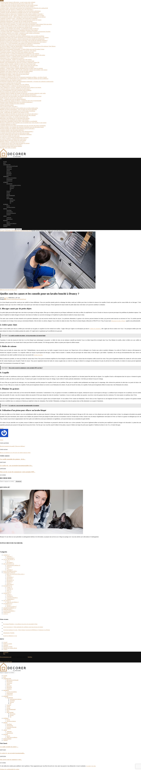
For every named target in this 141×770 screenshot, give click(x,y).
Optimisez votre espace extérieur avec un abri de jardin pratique (16, 71)
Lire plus (93, 766)
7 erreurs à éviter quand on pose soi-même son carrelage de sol (16, 27)
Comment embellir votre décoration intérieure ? (12, 130)
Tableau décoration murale (7, 105)
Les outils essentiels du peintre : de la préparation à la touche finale (17, 61)
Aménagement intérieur (15, 185)
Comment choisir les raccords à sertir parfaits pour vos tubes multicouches (19, 108)
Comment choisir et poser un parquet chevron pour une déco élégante (18, 115)
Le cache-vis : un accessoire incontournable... (12, 753)
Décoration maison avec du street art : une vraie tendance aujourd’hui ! (18, 94)
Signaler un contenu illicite (10, 648)
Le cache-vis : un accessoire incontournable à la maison (14, 137)
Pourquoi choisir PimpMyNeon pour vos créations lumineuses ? (16, 102)
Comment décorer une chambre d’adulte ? (11, 80)
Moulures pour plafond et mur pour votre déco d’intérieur (14, 72)
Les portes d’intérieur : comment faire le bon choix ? (13, 139)
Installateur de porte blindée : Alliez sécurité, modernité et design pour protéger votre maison (23, 69)
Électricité (9, 172)
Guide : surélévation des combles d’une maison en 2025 (14, 112)
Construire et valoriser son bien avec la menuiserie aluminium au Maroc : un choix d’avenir (23, 77)
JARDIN (5, 216)
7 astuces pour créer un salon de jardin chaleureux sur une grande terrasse (19, 5)
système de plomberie (95, 328)
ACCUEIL (5, 161)
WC (10, 202)
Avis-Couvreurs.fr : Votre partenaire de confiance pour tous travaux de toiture (23, 627)
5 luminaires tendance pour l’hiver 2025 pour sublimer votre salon (17, 52)
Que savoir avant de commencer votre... (11, 759)
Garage (8, 194)
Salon (8, 197)
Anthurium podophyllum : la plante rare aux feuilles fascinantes (16, 21)
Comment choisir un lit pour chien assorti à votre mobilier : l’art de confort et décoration (22, 55)
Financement (9, 179)
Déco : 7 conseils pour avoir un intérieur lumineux (13, 99)
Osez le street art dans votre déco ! (9, 106)
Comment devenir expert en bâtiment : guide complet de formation (17, 67)
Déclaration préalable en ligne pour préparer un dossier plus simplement (18, 22)
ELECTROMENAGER (11, 195)
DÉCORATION (9, 183)
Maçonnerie (9, 167)
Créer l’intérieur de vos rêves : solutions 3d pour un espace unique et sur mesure (20, 87)
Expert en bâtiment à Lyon (10, 635)
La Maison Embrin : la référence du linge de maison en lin (15, 86)
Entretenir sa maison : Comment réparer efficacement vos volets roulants (18, 56)
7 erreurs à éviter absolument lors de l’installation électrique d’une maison (19, 30)
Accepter (88, 766)
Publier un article (7, 643)
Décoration (12, 200)
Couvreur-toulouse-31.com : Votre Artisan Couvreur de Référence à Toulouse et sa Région (26, 630)
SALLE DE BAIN (10, 198)
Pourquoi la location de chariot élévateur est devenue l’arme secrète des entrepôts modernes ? (24, 40)
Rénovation (10, 584)
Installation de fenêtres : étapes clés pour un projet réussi (14, 74)
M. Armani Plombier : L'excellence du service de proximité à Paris (20, 624)
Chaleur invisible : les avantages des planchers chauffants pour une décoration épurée (22, 127)
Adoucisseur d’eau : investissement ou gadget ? (12, 58)
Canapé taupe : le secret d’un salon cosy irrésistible (13, 34)
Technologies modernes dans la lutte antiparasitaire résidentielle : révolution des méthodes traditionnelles (26, 81)
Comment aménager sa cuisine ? (8, 124)
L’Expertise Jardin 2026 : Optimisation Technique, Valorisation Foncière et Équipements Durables (25, 31)
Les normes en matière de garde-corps (10, 136)
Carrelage (12, 186)
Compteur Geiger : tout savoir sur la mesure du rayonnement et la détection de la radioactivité (24, 8)
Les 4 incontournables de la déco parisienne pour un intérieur (15, 90)
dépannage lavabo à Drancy (118, 321)
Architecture (9, 180)
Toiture (8, 170)
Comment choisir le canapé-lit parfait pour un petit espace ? (15, 89)
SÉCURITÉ (5, 220)
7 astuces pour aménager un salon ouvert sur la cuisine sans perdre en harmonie (20, 25)
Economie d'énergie (12, 597)
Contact (5, 649)
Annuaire (5, 645)
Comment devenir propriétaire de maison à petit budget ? (14, 119)
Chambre (9, 191)
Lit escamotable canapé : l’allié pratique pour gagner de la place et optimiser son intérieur (23, 17)
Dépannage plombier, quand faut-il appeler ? (11, 47)
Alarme (8, 222)
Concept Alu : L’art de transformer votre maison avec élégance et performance (20, 43)
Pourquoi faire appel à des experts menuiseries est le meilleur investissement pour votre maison (24, 37)
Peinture (12, 188)
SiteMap (30, 657)
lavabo (1, 428)
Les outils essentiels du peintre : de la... (13, 459)
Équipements (9, 219)
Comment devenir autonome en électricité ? (11, 144)
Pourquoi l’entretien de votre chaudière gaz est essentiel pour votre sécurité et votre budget (23, 122)
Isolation (9, 214)
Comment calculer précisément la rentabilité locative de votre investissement (19, 12)
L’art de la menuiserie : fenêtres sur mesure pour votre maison (16, 59)
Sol (10, 189)
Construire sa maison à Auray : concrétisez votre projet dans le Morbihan (18, 18)
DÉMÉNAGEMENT (6, 224)
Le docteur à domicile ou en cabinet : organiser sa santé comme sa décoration (20, 33)
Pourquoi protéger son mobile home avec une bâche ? (13, 91)
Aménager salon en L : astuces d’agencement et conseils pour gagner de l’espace (20, 19)
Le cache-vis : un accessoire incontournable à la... (16, 465)
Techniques (9, 169)
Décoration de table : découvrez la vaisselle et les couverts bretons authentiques (20, 11)
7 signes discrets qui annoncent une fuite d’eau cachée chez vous (16, 3)
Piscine (8, 205)
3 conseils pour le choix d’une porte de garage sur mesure (15, 143)
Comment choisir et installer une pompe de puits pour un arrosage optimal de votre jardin (23, 93)
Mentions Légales (7, 646)
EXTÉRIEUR (5, 204)
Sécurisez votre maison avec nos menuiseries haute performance (16, 44)
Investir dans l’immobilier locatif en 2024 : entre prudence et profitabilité (18, 121)
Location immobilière (11, 177)
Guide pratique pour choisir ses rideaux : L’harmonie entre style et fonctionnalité (20, 100)
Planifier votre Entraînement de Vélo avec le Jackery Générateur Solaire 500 (19, 62)
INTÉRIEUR (5, 182)
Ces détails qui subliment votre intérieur (10, 75)
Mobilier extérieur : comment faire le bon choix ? (12, 141)
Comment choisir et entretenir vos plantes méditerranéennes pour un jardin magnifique (22, 36)
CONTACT (5, 226)
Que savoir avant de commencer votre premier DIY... (17, 472)
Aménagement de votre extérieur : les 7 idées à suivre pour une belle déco (19, 65)
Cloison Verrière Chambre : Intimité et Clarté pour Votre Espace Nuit (17, 64)
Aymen (6, 297)
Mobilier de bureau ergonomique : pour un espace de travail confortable (18, 109)
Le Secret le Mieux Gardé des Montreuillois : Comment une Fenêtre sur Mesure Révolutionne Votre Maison (27, 46)
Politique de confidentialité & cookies (9, 769)
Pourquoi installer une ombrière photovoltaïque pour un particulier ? (17, 128)
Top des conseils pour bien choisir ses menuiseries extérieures (16, 134)
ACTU (4, 163)
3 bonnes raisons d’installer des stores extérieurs (12, 103)
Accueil (2, 230)
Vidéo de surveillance (11, 223)
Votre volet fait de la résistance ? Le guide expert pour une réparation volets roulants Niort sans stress (26, 24)
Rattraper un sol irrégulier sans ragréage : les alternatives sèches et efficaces (19, 28)
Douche (11, 201)
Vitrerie (9, 583)
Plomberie (9, 175)
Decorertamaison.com (5, 657)
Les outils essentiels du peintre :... (9, 746)
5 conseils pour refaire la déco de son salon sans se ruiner (14, 133)
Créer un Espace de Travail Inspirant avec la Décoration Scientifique (17, 111)
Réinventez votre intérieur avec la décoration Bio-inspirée (15, 118)
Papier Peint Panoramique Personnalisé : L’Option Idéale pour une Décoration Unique (22, 49)
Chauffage (9, 210)
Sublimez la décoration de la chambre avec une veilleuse (14, 84)
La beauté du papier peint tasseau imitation (11, 146)
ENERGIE (5, 208)
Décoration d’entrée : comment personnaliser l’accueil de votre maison (18, 50)
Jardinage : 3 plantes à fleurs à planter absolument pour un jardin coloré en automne (21, 68)
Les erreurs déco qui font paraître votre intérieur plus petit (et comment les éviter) (20, 96)
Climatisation (10, 211)
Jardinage (9, 217)
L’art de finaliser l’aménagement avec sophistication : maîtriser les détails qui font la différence (24, 78)
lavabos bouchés (38, 355)
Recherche (18, 229)
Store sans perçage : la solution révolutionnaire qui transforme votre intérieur (19, 53)
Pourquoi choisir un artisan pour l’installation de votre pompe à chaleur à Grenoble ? (21, 14)
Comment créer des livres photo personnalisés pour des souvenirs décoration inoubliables (23, 125)
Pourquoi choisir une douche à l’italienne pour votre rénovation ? (16, 9)
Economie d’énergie (11, 213)
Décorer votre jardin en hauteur (8, 147)
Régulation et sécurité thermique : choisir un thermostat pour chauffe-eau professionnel (22, 39)
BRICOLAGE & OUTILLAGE (12, 166)
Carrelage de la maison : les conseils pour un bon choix (14, 116)
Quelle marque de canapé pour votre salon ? (11, 97)
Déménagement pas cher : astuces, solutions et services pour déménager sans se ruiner (22, 15)
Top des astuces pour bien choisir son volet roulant (13, 140)
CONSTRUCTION (6, 164)
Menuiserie (9, 173)
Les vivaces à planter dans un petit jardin (10, 83)
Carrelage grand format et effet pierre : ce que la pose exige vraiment (17, 2)
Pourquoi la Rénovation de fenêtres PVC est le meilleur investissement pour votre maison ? (23, 42)
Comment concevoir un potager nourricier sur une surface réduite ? (17, 6)
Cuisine (8, 192)
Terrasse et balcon (11, 207)
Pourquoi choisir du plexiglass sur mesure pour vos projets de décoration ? (19, 114)
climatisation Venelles (8, 633)
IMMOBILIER (5, 176)
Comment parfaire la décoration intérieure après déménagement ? (16, 131)
